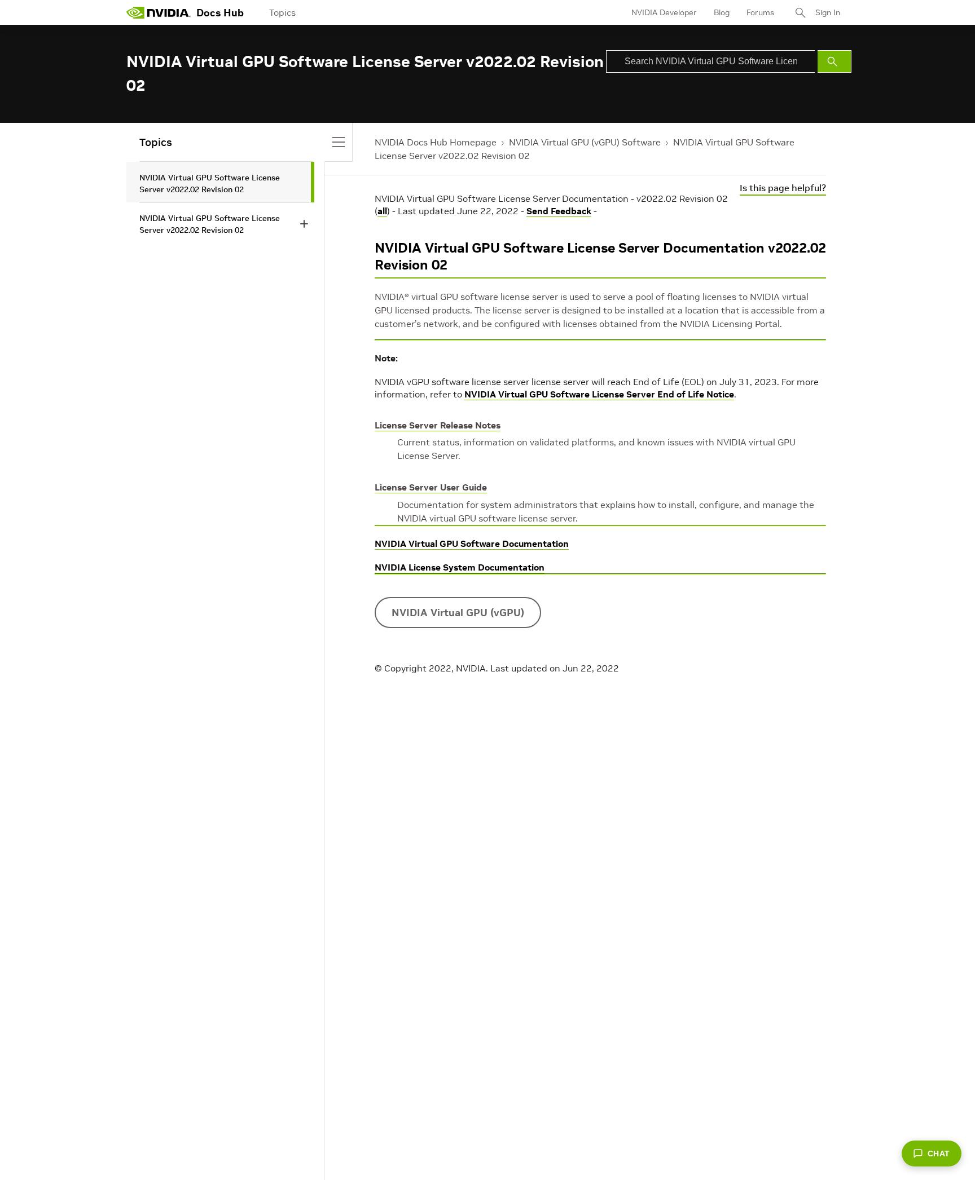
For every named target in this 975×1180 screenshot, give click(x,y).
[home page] (158, 12)
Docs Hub (220, 12)
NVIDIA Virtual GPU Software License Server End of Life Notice (599, 394)
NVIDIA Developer (664, 12)
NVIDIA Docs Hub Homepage (436, 142)
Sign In (827, 12)
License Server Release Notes (437, 425)
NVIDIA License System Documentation (459, 567)
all (382, 210)
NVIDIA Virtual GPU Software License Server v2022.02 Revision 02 (209, 184)
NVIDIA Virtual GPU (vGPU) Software (585, 142)
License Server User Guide (431, 487)
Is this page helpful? (783, 187)
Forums (760, 12)
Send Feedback (558, 210)
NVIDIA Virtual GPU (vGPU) (458, 612)
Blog (722, 12)
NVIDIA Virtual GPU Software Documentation (472, 543)
